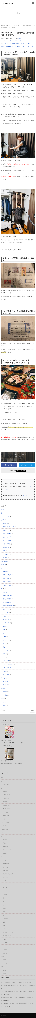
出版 (4, 550)
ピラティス (6, 660)
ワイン (5, 702)
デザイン (7, 623)
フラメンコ (6, 650)
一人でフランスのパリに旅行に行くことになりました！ (15, 985)
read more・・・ (5, 769)
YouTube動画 (4, 561)
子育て (3, 678)
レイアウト (6, 612)
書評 (2, 509)
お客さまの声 (6, 530)
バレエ (5, 671)
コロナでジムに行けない (19, 46)
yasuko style (7, 3)
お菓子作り (6, 578)
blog (7, 25)
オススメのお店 (7, 581)
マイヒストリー (5, 554)
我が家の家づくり (7, 595)
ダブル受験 (4, 557)
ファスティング (7, 667)
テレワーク (14, 25)
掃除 (4, 630)
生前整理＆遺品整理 (8, 605)
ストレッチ (6, 640)
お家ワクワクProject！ (9, 526)
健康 (14, 40)
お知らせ (3, 564)
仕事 (2, 520)
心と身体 (18, 40)
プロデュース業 (7, 537)
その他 (5, 592)
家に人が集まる (7, 599)
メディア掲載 (6, 544)
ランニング (6, 674)
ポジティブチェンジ (8, 664)
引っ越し (5, 626)
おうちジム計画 (29, 46)
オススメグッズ (7, 585)
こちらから (25, 495)
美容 (4, 647)
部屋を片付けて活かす (6, 46)
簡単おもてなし (7, 575)
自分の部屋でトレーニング (26, 43)
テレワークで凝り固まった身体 (11, 43)
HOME (3, 25)
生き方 (5, 691)
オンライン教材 (7, 540)
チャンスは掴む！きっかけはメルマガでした (12, 982)
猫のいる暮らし (7, 602)
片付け (5, 616)
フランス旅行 (6, 516)
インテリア (6, 619)
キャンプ (5, 685)
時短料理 (5, 571)
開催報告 (5, 523)
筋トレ (5, 643)
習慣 (6, 695)
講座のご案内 (6, 547)
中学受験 (5, 681)
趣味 (2, 698)
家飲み (5, 705)
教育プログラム (7, 533)
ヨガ (4, 657)
